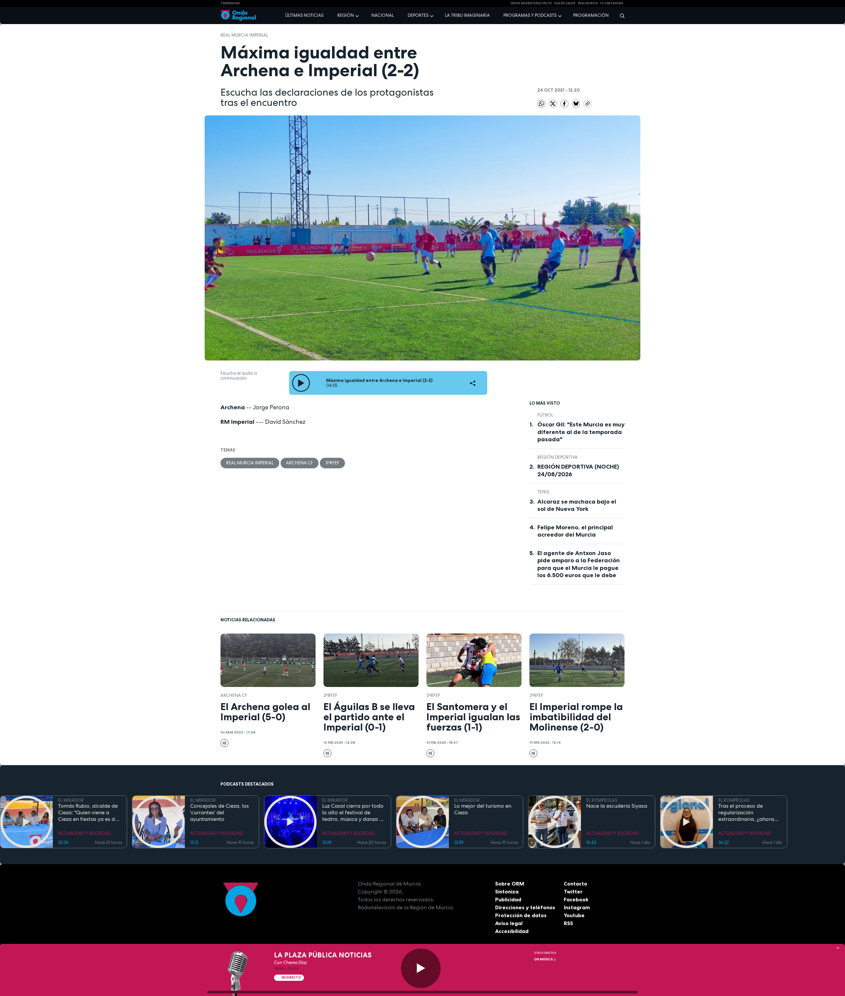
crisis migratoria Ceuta (531, 3)
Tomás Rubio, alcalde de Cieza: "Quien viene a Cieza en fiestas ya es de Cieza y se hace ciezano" (88, 813)
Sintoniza (507, 891)
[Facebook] (564, 103)
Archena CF (299, 463)
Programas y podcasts (530, 15)
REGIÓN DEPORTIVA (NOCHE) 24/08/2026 (578, 470)
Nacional (382, 15)
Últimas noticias (304, 15)
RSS (568, 923)
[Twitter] (553, 103)
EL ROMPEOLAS (601, 800)
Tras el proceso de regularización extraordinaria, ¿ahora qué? (746, 813)
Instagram (577, 907)
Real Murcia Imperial (244, 35)
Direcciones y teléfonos (525, 907)
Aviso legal (509, 923)
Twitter (573, 891)
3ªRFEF (332, 463)
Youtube (574, 915)
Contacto (575, 883)
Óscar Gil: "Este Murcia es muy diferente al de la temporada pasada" (581, 432)
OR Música (544, 959)
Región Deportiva (557, 457)
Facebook (576, 899)
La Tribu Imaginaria (467, 15)
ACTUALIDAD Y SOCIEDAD (84, 833)
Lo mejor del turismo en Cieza (482, 809)
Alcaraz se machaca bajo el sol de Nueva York (576, 505)
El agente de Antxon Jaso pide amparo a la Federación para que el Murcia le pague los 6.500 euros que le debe (578, 564)
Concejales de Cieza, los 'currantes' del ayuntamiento (219, 813)
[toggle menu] (357, 15)
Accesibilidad (511, 931)
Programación (591, 15)
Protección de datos (521, 915)
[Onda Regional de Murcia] (238, 15)
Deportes (418, 15)
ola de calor (564, 3)
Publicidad (508, 899)
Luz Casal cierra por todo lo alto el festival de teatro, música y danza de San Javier (354, 813)
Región (345, 15)
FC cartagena (611, 3)
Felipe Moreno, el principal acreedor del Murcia (575, 531)
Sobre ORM (509, 883)
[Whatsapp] (541, 104)
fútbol (545, 415)
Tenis (543, 492)
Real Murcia (588, 3)
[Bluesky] (576, 103)
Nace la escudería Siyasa (616, 806)
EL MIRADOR (71, 800)
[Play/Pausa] (421, 968)
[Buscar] (620, 15)
